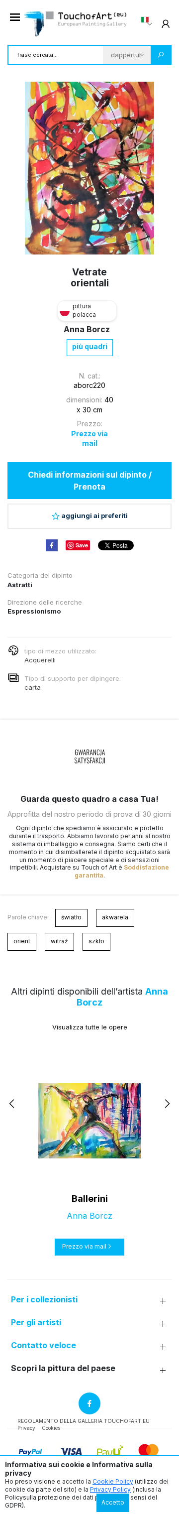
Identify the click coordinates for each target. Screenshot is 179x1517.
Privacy (26, 1428)
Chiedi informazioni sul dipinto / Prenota (90, 481)
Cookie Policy (112, 1481)
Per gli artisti (36, 1322)
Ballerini (90, 1198)
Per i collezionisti (44, 1299)
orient (21, 941)
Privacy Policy (110, 1489)
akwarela (115, 917)
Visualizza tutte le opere (89, 1027)
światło (71, 917)
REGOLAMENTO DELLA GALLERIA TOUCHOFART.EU (83, 1421)
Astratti (19, 585)
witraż (59, 941)
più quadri (89, 346)
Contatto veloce (43, 1345)
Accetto (112, 1502)
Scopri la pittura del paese (63, 1368)
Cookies (51, 1428)
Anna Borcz (87, 329)
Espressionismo (34, 611)
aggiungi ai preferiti (95, 515)
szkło (96, 941)
